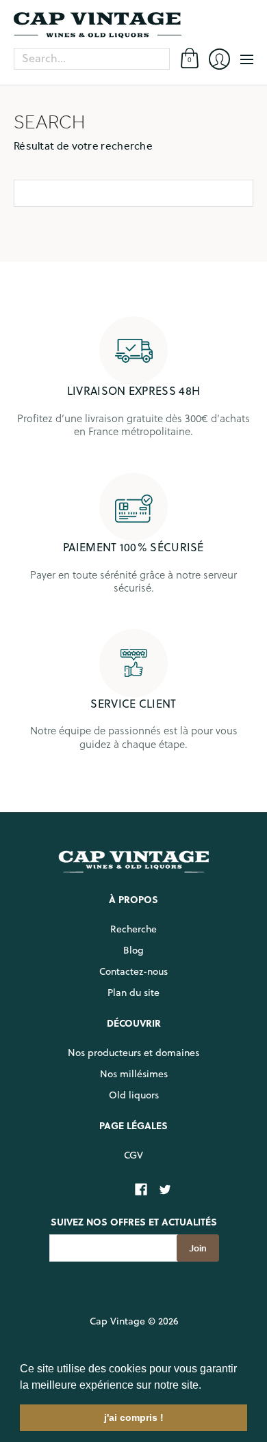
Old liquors (134, 1095)
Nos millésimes (134, 1074)
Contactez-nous (133, 971)
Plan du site (133, 992)
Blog (133, 950)
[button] (206, 1386)
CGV (133, 1155)
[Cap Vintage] (133, 25)
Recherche (133, 929)
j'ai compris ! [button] (134, 1417)
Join (198, 1248)
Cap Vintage (117, 1321)
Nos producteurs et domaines (133, 1052)
